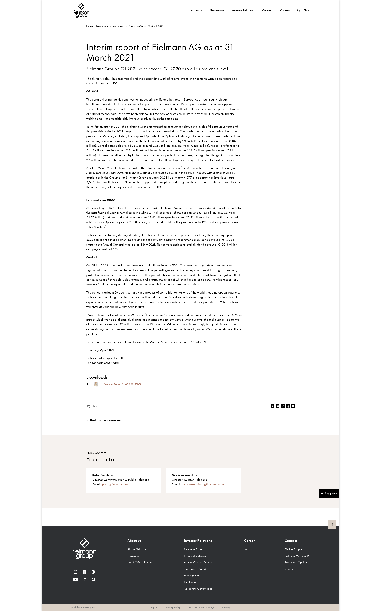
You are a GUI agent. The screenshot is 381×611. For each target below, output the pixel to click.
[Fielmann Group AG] (81, 10)
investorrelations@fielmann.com (203, 484)
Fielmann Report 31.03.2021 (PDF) (122, 384)
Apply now (331, 493)
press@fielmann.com (115, 484)
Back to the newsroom (105, 420)
